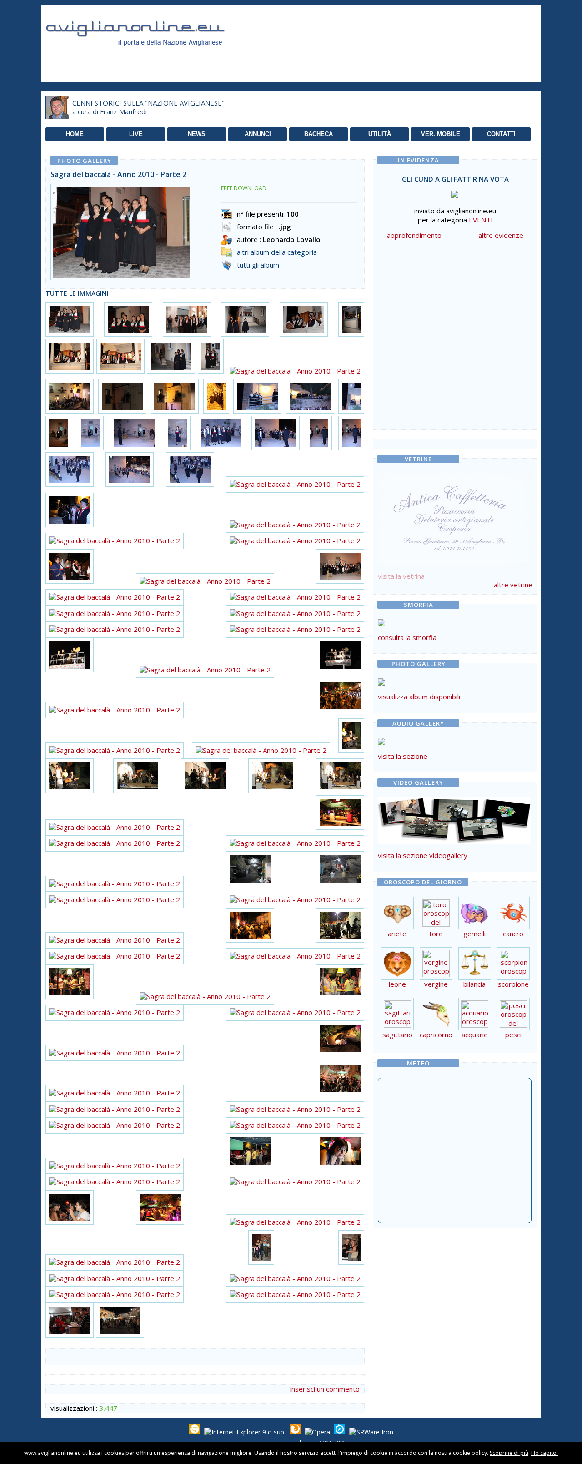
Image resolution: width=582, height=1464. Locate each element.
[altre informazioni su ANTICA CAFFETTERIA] (454, 516)
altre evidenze (500, 235)
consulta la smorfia (407, 637)
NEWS (197, 134)
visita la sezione (402, 756)
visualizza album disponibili (419, 696)
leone (397, 984)
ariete (397, 933)
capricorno (436, 1034)
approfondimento (414, 235)
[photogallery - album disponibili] (381, 682)
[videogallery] (454, 841)
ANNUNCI (258, 134)
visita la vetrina (401, 576)
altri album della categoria (277, 252)
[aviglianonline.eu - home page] (147, 56)
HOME (75, 134)
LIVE (136, 134)
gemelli (474, 933)
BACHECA (318, 134)
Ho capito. (544, 1453)
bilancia (474, 984)
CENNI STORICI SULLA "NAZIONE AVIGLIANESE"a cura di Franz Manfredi (148, 107)
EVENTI (481, 219)
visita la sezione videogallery (422, 855)
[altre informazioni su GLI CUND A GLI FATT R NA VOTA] (455, 192)
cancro (513, 933)
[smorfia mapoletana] (381, 623)
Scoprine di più (509, 1453)
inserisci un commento (325, 1388)
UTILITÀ (379, 134)
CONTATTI (501, 134)
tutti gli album (258, 264)
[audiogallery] (381, 742)
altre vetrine (513, 584)
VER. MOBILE (440, 134)
